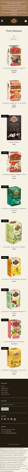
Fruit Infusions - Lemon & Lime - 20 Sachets (14, 247)
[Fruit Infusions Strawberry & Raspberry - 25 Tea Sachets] (14, 162)
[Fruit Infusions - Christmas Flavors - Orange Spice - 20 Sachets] (14, 196)
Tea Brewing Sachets (14, 142)
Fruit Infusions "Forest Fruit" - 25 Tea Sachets (14, 68)
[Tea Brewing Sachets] (14, 128)
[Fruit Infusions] (14, 56)
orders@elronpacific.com (10, 433)
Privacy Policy (4, 392)
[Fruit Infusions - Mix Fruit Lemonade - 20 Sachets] (14, 267)
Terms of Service (5, 394)
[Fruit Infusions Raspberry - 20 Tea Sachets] (14, 329)
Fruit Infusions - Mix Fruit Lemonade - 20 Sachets (14, 279)
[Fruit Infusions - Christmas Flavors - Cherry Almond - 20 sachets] (14, 357)
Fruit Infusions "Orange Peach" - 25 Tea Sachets (14, 103)
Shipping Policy (5, 388)
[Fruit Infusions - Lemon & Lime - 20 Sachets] (14, 232)
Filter (14, 36)
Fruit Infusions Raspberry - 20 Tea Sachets (14, 341)
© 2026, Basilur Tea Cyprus (13, 444)
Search (3, 386)
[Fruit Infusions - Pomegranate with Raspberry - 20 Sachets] (14, 299)
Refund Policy (4, 390)
